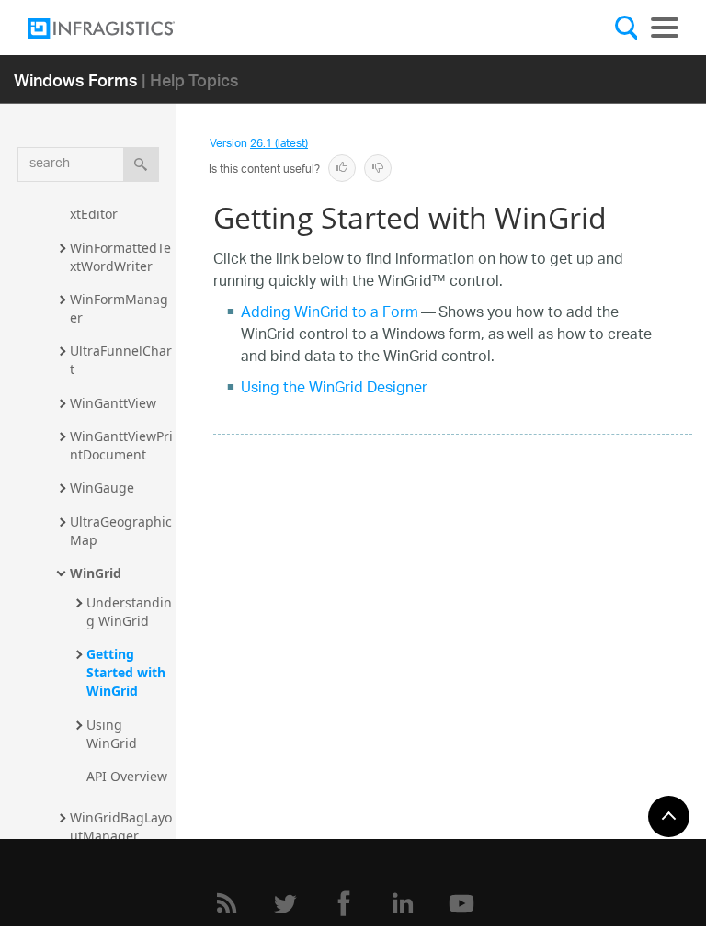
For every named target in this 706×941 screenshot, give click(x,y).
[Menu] (664, 27)
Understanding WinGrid (129, 611)
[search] (141, 164)
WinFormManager (119, 308)
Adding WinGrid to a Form (329, 314)
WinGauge (102, 487)
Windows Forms (76, 79)
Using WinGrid (111, 734)
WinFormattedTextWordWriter (120, 257)
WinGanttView (113, 403)
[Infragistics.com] (119, 28)
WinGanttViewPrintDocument (121, 445)
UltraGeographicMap (121, 531)
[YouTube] (461, 903)
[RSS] (226, 903)
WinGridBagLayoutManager (121, 827)
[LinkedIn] (402, 903)
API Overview (126, 776)
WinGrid (95, 573)
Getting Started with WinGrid (127, 672)
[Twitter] (285, 903)
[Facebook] (343, 903)
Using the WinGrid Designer (334, 389)
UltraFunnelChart (121, 360)
